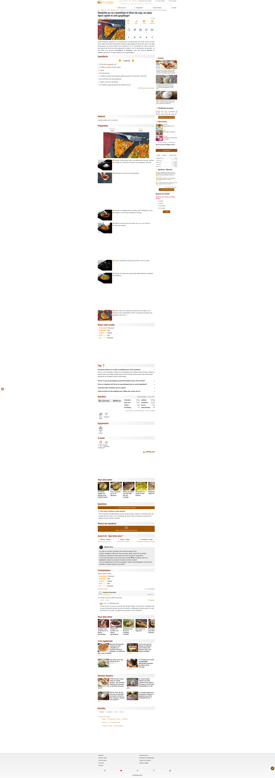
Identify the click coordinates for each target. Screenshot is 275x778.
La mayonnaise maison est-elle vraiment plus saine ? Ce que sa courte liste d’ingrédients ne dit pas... (140, 683)
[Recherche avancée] (170, 4)
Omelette (110, 712)
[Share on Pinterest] (152, 37)
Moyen (109, 333)
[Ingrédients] (2, 389)
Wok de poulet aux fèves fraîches (153, 630)
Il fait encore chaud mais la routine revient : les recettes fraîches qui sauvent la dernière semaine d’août (111, 683)
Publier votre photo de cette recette (126, 530)
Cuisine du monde (107, 726)
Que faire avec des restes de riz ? (116, 660)
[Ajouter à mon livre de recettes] (129, 29)
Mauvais (110, 338)
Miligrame (159, 158)
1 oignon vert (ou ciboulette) (108, 82)
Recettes (121, 8)
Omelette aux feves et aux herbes (140, 493)
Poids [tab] (158, 155)
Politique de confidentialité (146, 758)
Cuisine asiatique (118, 726)
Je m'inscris (166, 150)
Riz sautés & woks (115, 722)
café (109, 85)
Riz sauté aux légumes (140, 630)
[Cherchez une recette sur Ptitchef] (167, 3)
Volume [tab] (164, 155)
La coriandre (161, 208)
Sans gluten (125, 1)
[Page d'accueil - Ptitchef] (98, 10)
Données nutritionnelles (147, 88)
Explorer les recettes (104, 716)
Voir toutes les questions (170, 187)
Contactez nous (143, 755)
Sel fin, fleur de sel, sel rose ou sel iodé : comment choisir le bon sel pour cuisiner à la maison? (117, 696)
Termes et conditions (145, 760)
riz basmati (109, 64)
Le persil (160, 203)
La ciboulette (161, 205)
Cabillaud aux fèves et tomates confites (128, 631)
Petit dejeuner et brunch (113, 719)
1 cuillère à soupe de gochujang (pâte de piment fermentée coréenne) (123, 76)
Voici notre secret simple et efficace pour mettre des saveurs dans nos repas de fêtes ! (145, 647)
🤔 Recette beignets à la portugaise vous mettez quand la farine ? (165, 179)
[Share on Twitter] (146, 37)
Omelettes (125, 719)
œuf (101, 70)
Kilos (158, 166)
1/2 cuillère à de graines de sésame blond (115, 85)
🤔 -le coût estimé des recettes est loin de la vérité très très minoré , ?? (166, 183)
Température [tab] (172, 155)
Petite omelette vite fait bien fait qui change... (128, 494)
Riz (116, 712)
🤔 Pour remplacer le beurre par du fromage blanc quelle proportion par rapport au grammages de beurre (166, 174)
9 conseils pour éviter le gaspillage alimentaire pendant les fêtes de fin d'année (146, 663)
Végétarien (134, 1)
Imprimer (172, 142)
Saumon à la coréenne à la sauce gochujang (102, 631)
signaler (152, 600)
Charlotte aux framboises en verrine (170, 138)
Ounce (158, 162)
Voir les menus (163, 142)
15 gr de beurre (104, 73)
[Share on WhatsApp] (140, 37)
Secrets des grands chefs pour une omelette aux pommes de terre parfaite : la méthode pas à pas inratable (111, 648)
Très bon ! (110, 328)
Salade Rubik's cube (168, 126)
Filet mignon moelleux (169, 132)
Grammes (159, 160)
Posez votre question (167, 189)
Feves (122, 712)
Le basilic (160, 201)
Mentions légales (144, 763)
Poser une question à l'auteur (127, 507)
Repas (104, 719)
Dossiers (139, 8)
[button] (100, 29)
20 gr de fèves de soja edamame (110, 79)
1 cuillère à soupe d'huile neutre (110, 67)
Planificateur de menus (166, 117)
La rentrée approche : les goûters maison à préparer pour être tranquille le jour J (146, 695)
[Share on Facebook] (128, 37)
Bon (108, 330)
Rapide (102, 712)
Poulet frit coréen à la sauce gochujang (114, 631)
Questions (157, 8)
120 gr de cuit (107, 64)
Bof (108, 335)
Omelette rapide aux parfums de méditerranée (102, 494)
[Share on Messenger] (134, 37)
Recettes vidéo (103, 758)
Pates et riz (105, 722)
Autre (173, 8)
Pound (158, 164)
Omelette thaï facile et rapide (153, 492)
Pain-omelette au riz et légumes (115, 493)
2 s (101, 70)
